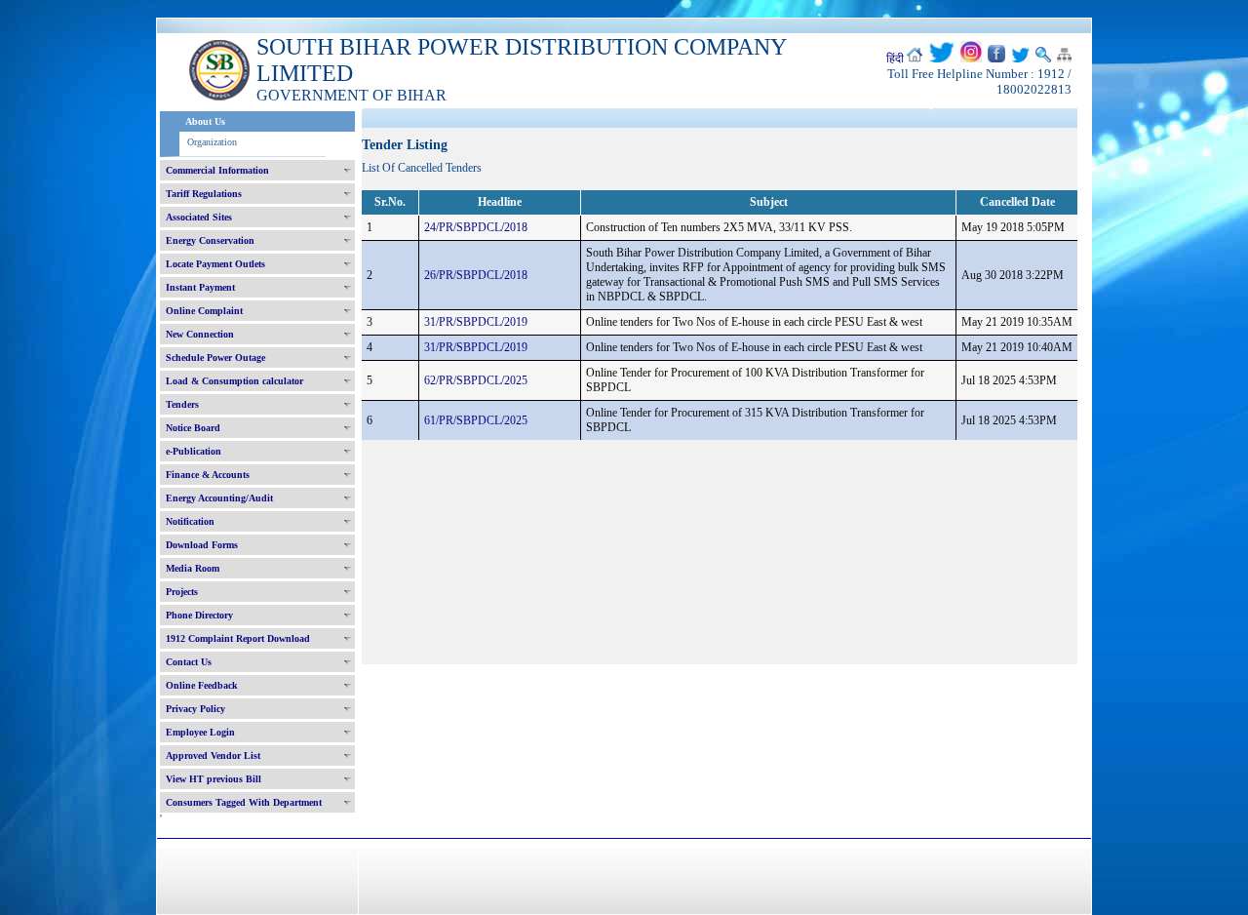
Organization (212, 142)
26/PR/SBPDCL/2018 (475, 275)
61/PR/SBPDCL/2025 (475, 420)
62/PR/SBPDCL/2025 (475, 380)
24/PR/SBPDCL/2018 (475, 227)
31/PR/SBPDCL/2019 (475, 322)
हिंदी (895, 58)
